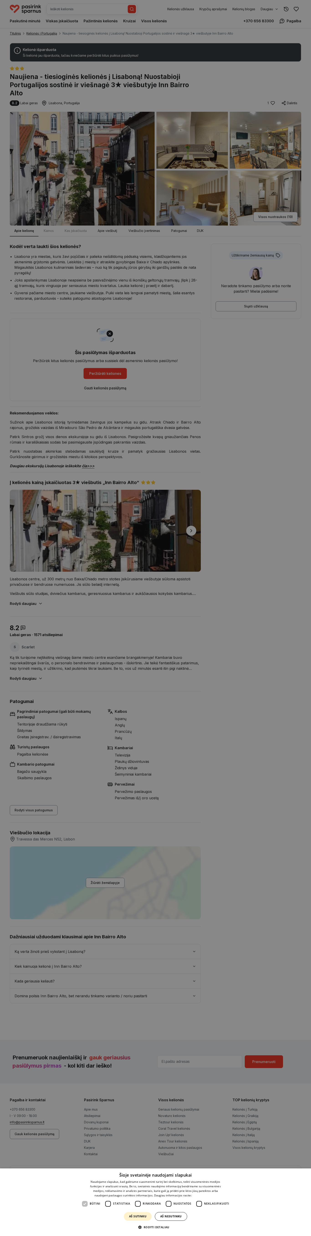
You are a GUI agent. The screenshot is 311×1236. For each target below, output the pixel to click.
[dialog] (155, 1202)
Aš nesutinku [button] (171, 1216)
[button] (155, 1227)
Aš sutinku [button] (137, 1216)
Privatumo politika (204, 1195)
